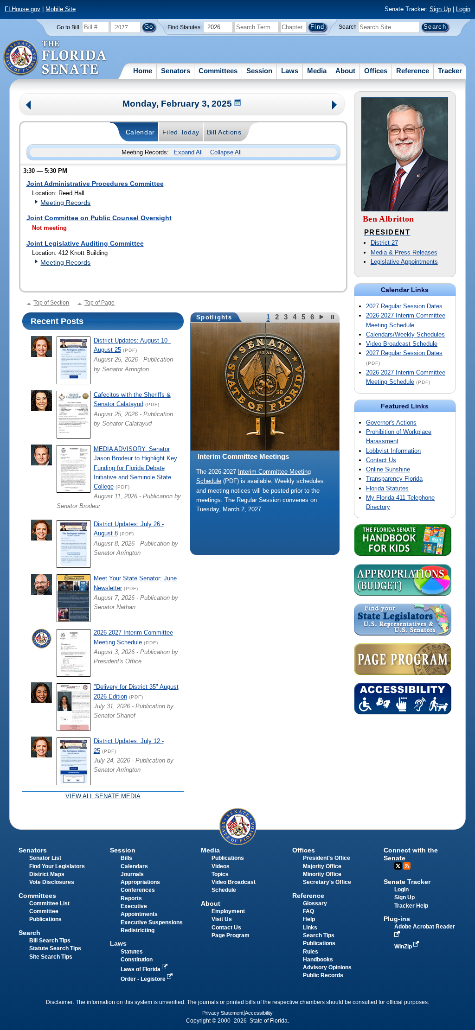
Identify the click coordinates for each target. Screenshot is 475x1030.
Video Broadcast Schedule (401, 343)
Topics (220, 874)
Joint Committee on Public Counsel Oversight (99, 218)
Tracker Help (411, 906)
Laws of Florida (141, 969)
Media (317, 71)
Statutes (132, 951)
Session (259, 71)
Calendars (134, 866)
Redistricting (137, 930)
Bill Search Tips (50, 940)
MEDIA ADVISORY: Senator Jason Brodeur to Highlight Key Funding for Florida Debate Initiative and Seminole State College (135, 467)
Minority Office (322, 874)
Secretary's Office (327, 882)
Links (310, 927)
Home (142, 71)
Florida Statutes (387, 488)
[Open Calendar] (238, 103)
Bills (126, 858)
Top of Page (99, 303)
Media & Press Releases (404, 252)
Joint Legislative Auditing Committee (85, 243)
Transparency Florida (394, 478)
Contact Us (381, 460)
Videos (221, 866)
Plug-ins (397, 918)
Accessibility (259, 1013)
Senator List (45, 858)
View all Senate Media (103, 796)
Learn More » (265, 525)
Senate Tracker (407, 881)
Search (348, 27)
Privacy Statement (223, 1013)
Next (335, 106)
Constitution (137, 959)
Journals (132, 874)
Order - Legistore (144, 979)
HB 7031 (207, 480)
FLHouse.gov (22, 9)
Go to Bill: (69, 27)
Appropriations (140, 882)
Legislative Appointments (404, 261)
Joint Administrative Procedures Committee (95, 183)
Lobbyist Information (393, 450)
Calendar (140, 132)
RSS (407, 866)
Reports (131, 898)
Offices (375, 71)
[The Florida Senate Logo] (55, 58)
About (345, 71)
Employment (228, 911)
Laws (289, 71)
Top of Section (51, 303)
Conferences (138, 890)
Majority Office (322, 866)
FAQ (308, 911)
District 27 (384, 242)
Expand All (188, 152)
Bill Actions (224, 132)
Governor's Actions (391, 422)
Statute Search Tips (55, 948)
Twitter (398, 866)
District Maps (46, 874)
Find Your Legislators (57, 866)
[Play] (322, 316)
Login (463, 9)
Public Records (323, 975)
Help (309, 919)
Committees (218, 71)
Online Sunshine (388, 469)
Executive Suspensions (152, 922)
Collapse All (226, 152)
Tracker (450, 71)
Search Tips (318, 935)
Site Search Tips (50, 957)
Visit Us (222, 919)
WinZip (403, 946)
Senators (175, 71)
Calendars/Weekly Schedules (405, 334)
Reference (412, 71)
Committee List (49, 903)
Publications (228, 858)
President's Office (326, 858)
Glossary (315, 903)
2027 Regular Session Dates (404, 306)
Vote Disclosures (51, 882)
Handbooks (318, 959)
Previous (29, 106)
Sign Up (440, 9)
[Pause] (332, 316)
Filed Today (181, 132)
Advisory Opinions (327, 967)
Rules (310, 951)
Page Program (231, 935)
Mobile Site (60, 9)
